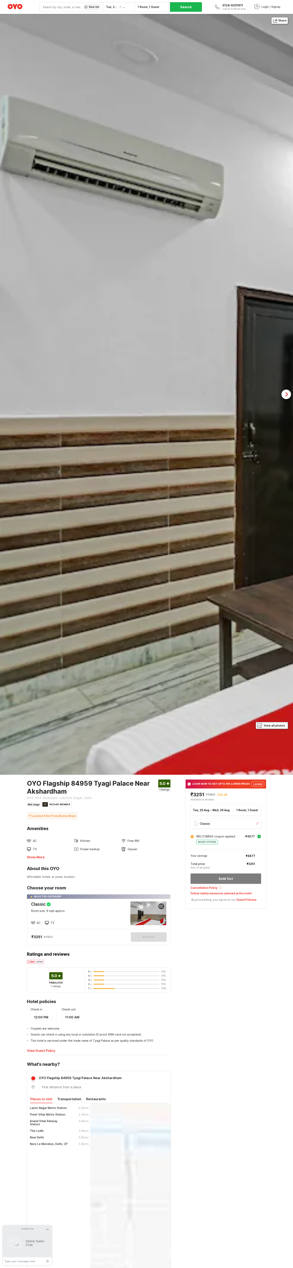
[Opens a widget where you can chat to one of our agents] (27, 1245)
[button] (226, 889)
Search (186, 7)
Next (286, 394)
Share (282, 20)
